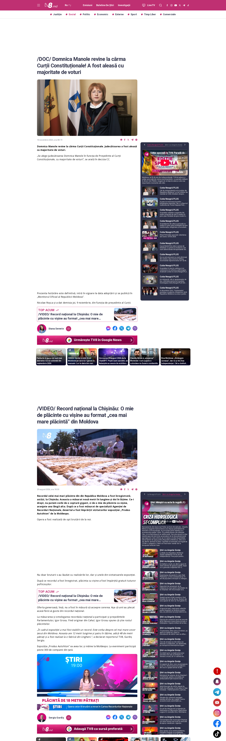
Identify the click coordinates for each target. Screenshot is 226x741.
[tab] (156, 146)
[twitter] (128, 140)
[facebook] (124, 140)
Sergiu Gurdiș (56, 718)
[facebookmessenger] (121, 140)
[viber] (136, 140)
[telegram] (132, 140)
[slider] (87, 708)
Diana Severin (56, 329)
